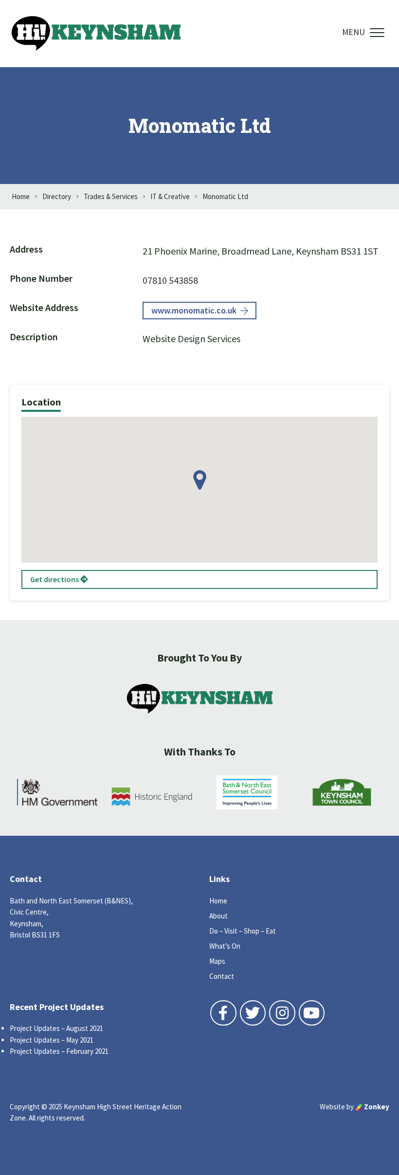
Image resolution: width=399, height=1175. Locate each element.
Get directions (55, 579)
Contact (221, 976)
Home (218, 900)
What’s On (224, 946)
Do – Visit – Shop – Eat (242, 931)
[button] (199, 480)
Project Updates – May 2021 (51, 1040)
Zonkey (376, 1106)
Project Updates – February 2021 (59, 1051)
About (218, 915)
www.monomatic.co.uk (193, 310)
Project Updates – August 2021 (56, 1028)
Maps (217, 961)
